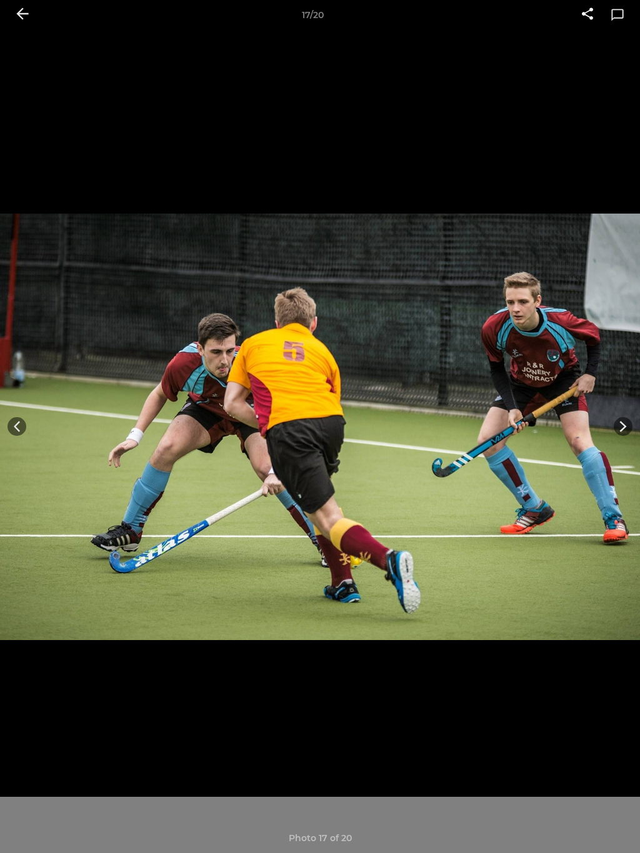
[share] (587, 15)
